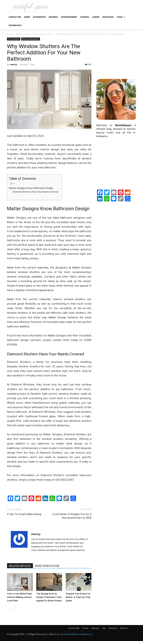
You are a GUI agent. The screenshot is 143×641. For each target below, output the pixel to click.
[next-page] (15, 607)
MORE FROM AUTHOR (47, 566)
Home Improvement (42, 33)
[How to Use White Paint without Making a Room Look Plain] (20, 582)
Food (119, 17)
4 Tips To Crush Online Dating (24, 514)
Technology (15, 25)
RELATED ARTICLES (20, 566)
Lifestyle (95, 628)
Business (53, 17)
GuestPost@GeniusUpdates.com (77, 634)
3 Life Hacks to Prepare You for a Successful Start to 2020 (71, 516)
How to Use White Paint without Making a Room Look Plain (19, 597)
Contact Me (15, 17)
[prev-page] (9, 607)
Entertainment (69, 17)
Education (108, 17)
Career (95, 17)
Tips (104, 628)
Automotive (39, 17)
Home (27, 17)
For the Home (22, 33)
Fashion (84, 17)
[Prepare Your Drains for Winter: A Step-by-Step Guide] (78, 582)
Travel (85, 628)
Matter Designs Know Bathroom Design (31, 188)
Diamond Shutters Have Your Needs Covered (35, 191)
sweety (13, 64)
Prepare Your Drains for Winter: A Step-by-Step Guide (78, 597)
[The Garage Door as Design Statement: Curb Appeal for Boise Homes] (49, 582)
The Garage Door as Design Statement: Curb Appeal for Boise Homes (49, 597)
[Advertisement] (116, 55)
